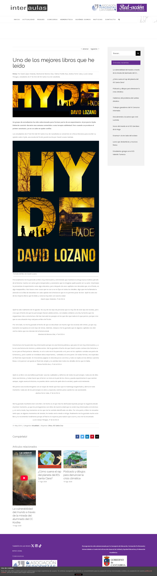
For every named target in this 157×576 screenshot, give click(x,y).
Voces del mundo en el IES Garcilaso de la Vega (126, 127)
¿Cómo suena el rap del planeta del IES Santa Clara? (49, 475)
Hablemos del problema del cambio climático (126, 99)
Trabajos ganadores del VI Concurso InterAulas (126, 109)
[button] (119, 19)
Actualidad (35, 426)
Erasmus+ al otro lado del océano (125, 135)
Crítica (50, 426)
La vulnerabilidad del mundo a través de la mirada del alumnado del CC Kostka (24, 515)
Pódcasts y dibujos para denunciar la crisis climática (74, 475)
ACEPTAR (78, 574)
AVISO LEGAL (17, 551)
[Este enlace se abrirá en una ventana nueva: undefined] (104, 8)
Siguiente (94, 49)
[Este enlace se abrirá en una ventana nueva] (114, 566)
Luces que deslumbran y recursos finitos (125, 143)
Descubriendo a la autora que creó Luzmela (125, 118)
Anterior (86, 49)
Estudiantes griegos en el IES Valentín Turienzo (123, 152)
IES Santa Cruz (58, 426)
